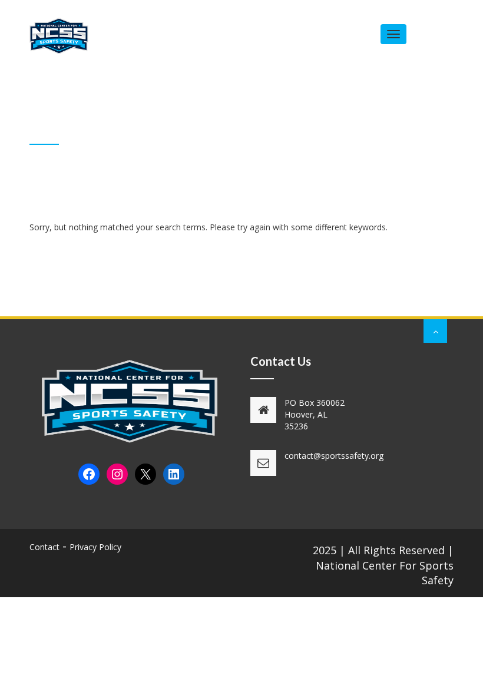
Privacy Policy (95, 546)
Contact (44, 546)
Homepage (361, 135)
